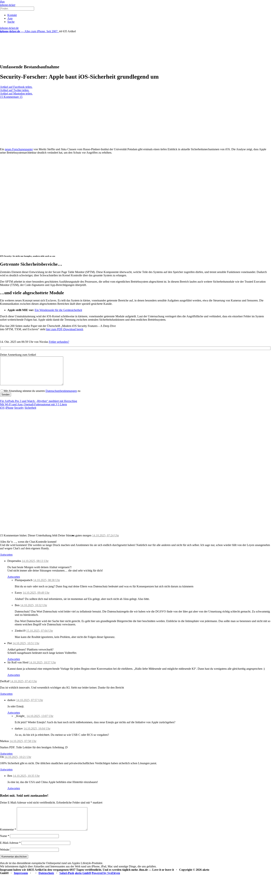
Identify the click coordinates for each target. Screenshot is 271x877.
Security (19, 407)
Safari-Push (66, 873)
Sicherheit (30, 407)
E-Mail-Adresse (10, 842)
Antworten (6, 554)
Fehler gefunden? (59, 341)
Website (4, 849)
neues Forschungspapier (19, 149)
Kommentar (8, 829)
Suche (11, 21)
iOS (2, 407)
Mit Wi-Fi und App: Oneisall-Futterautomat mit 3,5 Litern (33, 404)
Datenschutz (46, 873)
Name (4, 835)
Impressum (21, 873)
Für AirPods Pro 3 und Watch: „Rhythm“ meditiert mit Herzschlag (38, 401)
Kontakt (12, 15)
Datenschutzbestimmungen (61, 390)
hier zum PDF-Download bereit (64, 329)
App (10, 18)
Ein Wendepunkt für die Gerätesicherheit (58, 310)
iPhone (9, 407)
